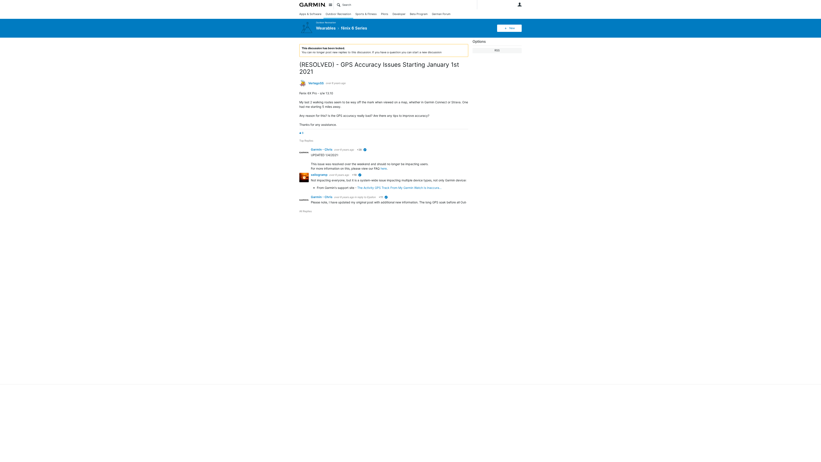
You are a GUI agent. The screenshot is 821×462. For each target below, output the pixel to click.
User (519, 4)
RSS (497, 50)
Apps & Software (310, 14)
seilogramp (319, 174)
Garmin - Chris (322, 149)
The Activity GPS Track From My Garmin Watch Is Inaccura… (399, 188)
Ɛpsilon (371, 197)
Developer (399, 14)
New (512, 28)
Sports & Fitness (366, 14)
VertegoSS (316, 83)
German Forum (441, 14)
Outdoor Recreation (338, 14)
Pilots (384, 14)
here (384, 168)
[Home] (312, 5)
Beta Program (419, 14)
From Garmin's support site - (336, 188)
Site (330, 4)
